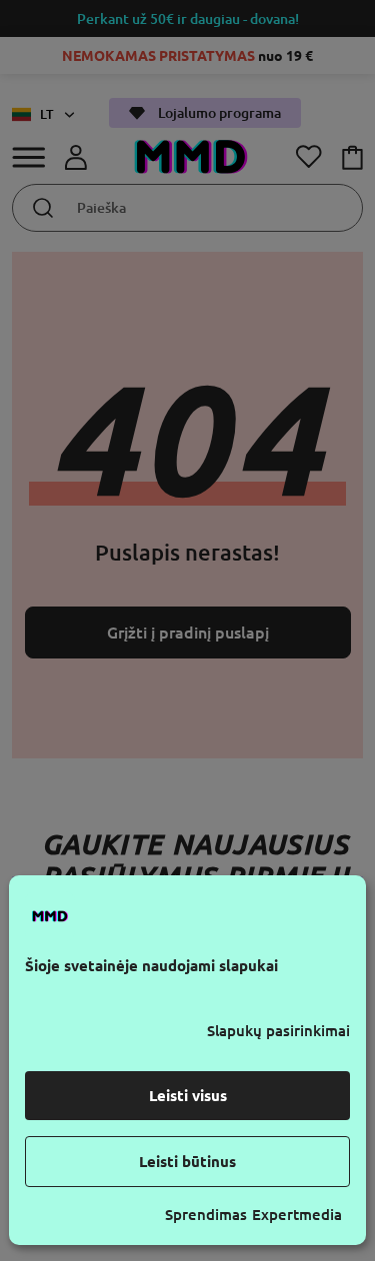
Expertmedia (297, 1214)
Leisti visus (188, 1095)
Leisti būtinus (187, 1161)
